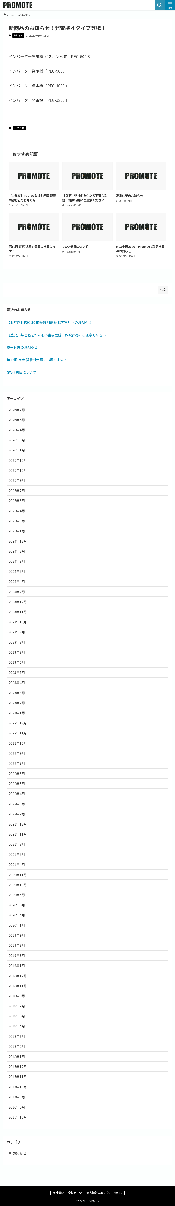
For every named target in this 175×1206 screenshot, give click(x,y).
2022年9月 (17, 753)
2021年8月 (17, 844)
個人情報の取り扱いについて (104, 1193)
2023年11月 (18, 611)
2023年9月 (17, 631)
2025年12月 (18, 460)
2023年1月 (17, 712)
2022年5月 (17, 783)
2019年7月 (17, 945)
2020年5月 (17, 904)
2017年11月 (18, 1076)
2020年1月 (17, 925)
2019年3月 (17, 955)
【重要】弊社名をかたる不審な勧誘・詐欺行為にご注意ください (56, 334)
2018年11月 (18, 985)
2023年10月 (18, 621)
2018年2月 (17, 1046)
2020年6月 (17, 894)
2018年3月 (17, 1036)
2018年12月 (18, 975)
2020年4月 (17, 914)
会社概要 (58, 1193)
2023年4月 (17, 682)
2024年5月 (17, 571)
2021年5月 (17, 854)
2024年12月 (18, 541)
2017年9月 (17, 1096)
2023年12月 (18, 601)
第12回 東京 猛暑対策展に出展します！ (37, 359)
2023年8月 (17, 642)
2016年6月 (17, 1107)
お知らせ (18, 35)
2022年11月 (18, 733)
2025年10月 (18, 470)
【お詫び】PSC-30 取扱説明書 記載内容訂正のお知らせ (49, 322)
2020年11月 (18, 874)
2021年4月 (17, 864)
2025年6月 (17, 500)
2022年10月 (18, 743)
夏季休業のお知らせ (22, 347)
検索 (163, 289)
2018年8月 (17, 995)
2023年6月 (17, 662)
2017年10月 (18, 1086)
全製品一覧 (75, 1193)
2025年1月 (17, 530)
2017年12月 (18, 1066)
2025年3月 (17, 520)
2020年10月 (18, 884)
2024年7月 (17, 561)
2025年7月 (17, 490)
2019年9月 (17, 935)
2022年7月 (17, 763)
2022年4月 (17, 793)
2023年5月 (17, 672)
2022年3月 (17, 803)
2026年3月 (17, 440)
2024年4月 (17, 581)
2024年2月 (17, 591)
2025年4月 (17, 510)
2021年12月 (18, 824)
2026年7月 (17, 409)
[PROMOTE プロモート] (17, 5)
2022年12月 (18, 723)
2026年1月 (17, 450)
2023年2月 (17, 702)
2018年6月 (17, 1016)
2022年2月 (17, 813)
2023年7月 (17, 652)
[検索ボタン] (160, 5)
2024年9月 (17, 551)
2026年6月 (17, 419)
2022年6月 (17, 773)
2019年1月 (17, 965)
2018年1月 (17, 1056)
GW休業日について (21, 372)
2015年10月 (18, 1117)
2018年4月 (17, 1026)
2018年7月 (17, 1006)
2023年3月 (17, 692)
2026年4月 (17, 429)
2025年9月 (17, 480)
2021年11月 (18, 834)
